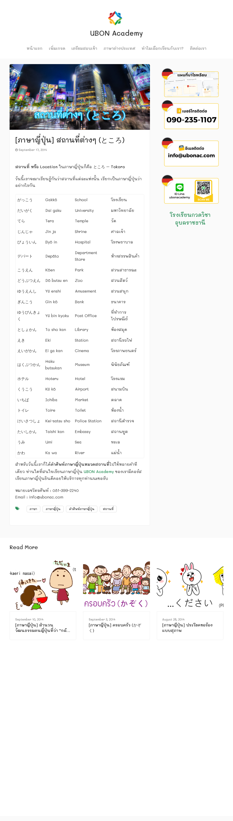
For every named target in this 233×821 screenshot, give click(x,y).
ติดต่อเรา (198, 48)
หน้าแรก (35, 48)
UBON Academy (99, 471)
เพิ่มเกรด (57, 48)
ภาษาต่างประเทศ (119, 48)
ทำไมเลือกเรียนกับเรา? (163, 48)
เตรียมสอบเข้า (84, 48)
